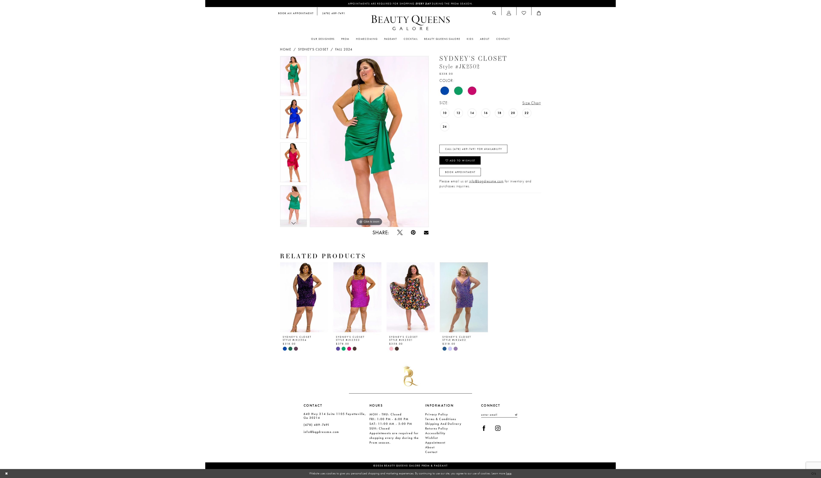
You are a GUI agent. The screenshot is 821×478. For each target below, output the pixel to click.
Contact (431, 452)
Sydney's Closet (313, 49)
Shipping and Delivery (443, 424)
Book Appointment (460, 172)
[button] (508, 13)
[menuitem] (296, 13)
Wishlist (431, 438)
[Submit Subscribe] (515, 415)
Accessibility (435, 433)
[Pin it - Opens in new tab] (413, 232)
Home (285, 49)
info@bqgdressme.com (486, 181)
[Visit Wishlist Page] (523, 13)
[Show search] (494, 13)
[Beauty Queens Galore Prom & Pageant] (410, 22)
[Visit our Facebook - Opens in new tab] (484, 428)
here (508, 473)
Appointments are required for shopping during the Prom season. (410, 3)
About (430, 447)
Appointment (435, 442)
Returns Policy (436, 428)
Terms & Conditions (440, 419)
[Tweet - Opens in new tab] (400, 232)
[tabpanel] (293, 77)
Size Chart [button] (531, 103)
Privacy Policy (436, 414)
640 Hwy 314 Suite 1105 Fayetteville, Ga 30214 (335, 416)
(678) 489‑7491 (317, 425)
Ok (813, 473)
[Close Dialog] (7, 473)
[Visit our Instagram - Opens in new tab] (498, 428)
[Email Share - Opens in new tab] (426, 232)
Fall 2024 (344, 49)
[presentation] (304, 297)
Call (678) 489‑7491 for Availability (473, 149)
